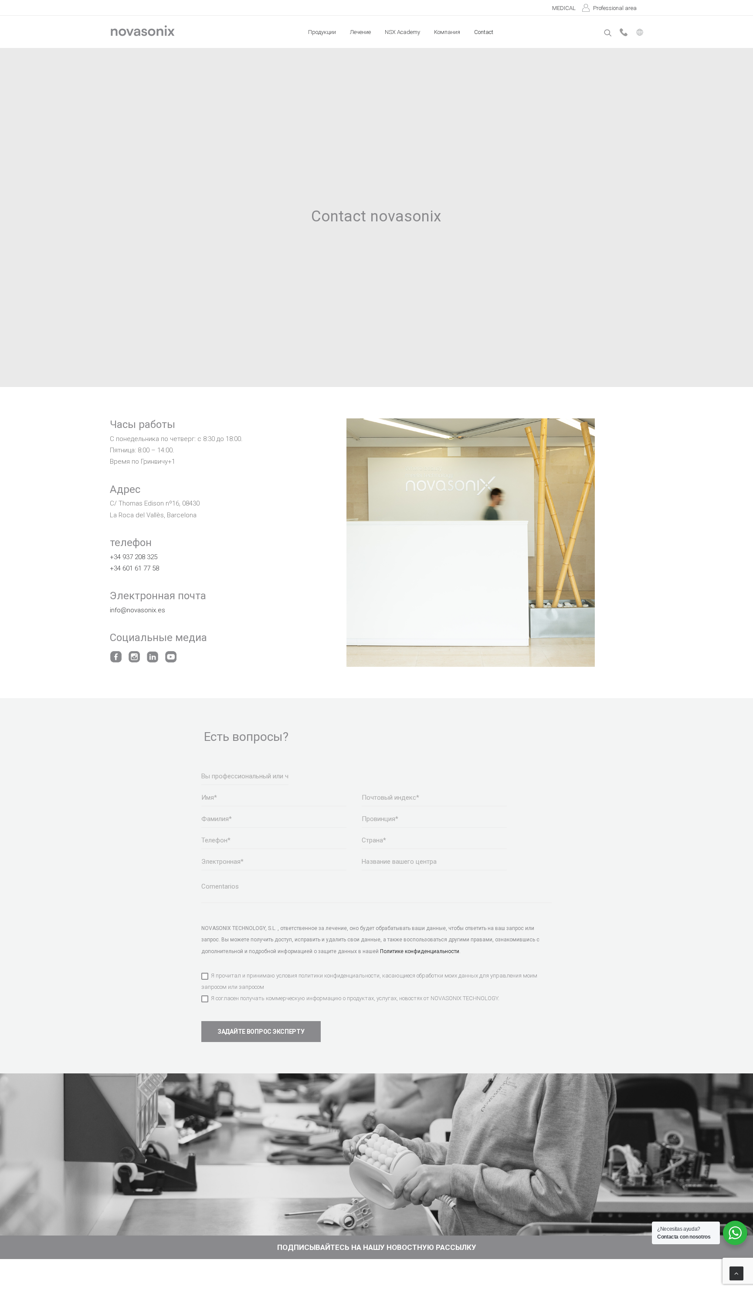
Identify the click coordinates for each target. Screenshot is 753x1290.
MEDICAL (564, 8)
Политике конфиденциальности (419, 951)
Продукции (322, 32)
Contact (483, 32)
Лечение (360, 32)
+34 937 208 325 (133, 557)
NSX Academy (402, 32)
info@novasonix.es (137, 610)
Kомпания (447, 32)
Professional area (615, 8)
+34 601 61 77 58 (134, 568)
